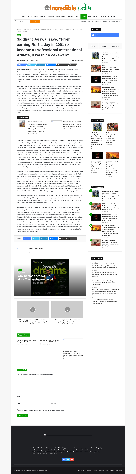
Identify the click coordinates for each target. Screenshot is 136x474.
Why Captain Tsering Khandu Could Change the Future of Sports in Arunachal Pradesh (72, 124)
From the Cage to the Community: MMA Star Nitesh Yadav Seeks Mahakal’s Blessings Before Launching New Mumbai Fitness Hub (37, 126)
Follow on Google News (115, 21)
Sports (84, 16)
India (29, 16)
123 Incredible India (23, 60)
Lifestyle (69, 16)
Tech (76, 16)
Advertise (90, 21)
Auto (89, 16)
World (36, 16)
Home (23, 16)
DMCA (105, 21)
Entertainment (60, 16)
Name (19, 396)
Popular (103, 46)
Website (53, 403)
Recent (93, 46)
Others (95, 16)
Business (42, 16)
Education (51, 16)
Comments (115, 46)
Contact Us (98, 21)
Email (19, 403)
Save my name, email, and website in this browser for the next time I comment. (41, 410)
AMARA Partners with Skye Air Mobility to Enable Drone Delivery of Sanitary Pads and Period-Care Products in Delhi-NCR (110, 56)
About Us (84, 21)
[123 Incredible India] (68, 7)
